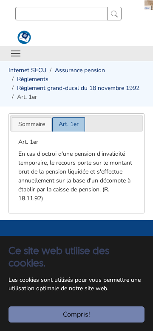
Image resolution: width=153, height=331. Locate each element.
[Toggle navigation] (15, 53)
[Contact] (23, 37)
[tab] (31, 124)
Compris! (76, 314)
